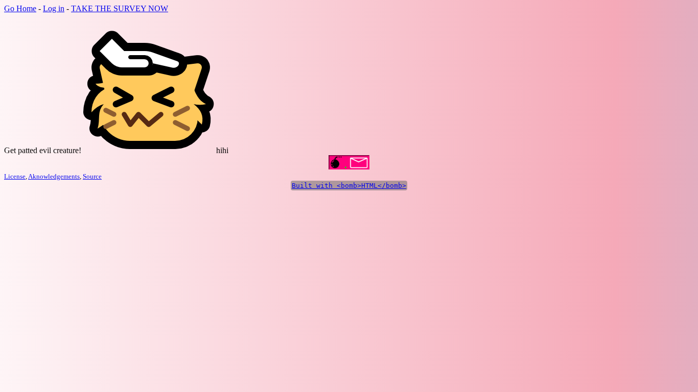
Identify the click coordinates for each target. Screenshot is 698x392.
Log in (53, 8)
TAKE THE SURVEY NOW (119, 8)
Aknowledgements (54, 176)
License (15, 176)
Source (92, 176)
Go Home (20, 8)
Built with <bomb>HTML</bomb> (349, 185)
